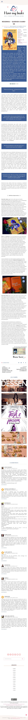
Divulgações (19, 26)
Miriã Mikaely (8, 467)
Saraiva (25, 42)
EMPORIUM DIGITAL (16, 718)
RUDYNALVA (7, 503)
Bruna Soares (13, 26)
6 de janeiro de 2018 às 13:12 (10, 468)
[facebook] (10, 654)
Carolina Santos (9, 616)
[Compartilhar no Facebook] (21, 362)
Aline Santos (8, 552)
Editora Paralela (15, 27)
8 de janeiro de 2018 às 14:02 (11, 579)
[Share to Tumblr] (25, 362)
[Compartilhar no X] (18, 362)
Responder (4, 484)
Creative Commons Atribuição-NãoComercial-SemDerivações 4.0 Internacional (14, 705)
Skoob (19, 38)
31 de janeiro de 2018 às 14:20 (11, 617)
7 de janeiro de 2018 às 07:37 (11, 535)
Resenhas (22, 27)
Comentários (6, 362)
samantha (7, 565)
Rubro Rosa (7, 534)
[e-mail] (20, 654)
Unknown (7, 596)
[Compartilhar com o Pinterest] (23, 362)
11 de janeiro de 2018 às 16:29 (11, 597)
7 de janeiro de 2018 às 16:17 (10, 566)
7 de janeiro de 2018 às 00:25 (11, 504)
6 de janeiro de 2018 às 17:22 (11, 490)
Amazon (21, 43)
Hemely (6, 577)
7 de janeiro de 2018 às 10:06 (11, 553)
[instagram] (8, 654)
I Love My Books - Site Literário (16, 717)
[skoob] (17, 654)
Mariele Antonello (10, 488)
